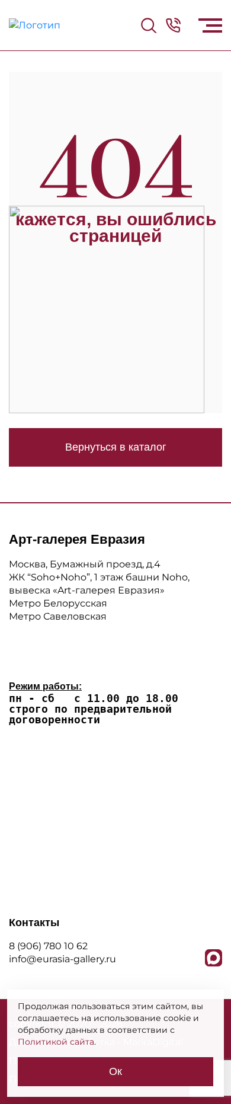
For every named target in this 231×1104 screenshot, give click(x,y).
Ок (115, 1071)
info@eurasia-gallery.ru (62, 959)
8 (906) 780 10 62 (48, 946)
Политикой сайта (56, 1041)
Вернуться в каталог (115, 447)
